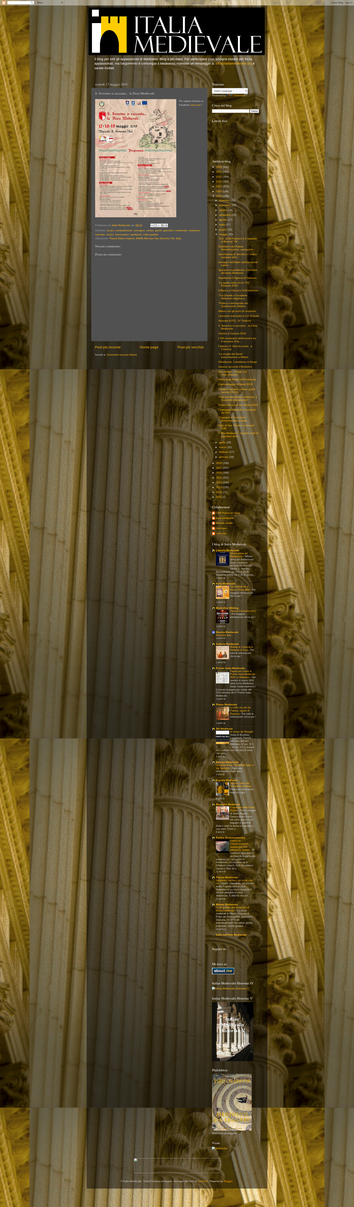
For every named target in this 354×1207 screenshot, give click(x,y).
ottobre (223, 210)
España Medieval (226, 780)
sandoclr (203, 1181)
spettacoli (135, 234)
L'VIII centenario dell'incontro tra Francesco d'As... (237, 340)
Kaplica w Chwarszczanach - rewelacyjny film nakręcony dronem (240, 845)
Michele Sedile (224, 523)
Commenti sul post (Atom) (122, 354)
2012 (219, 492)
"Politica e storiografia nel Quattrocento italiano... (233, 305)
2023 (219, 176)
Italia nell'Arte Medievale (231, 934)
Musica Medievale (227, 632)
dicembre (225, 200)
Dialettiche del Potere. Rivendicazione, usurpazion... (236, 248)
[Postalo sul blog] (155, 225)
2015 (219, 477)
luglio (222, 224)
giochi (158, 230)
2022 (219, 181)
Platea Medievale (226, 704)
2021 (219, 186)
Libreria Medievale (227, 550)
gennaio (224, 457)
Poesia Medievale (227, 877)
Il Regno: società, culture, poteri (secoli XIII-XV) (236, 391)
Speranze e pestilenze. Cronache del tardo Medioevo (237, 271)
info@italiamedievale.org (234, 63)
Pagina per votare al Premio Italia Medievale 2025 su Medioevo (242, 674)
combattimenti (123, 230)
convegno (139, 230)
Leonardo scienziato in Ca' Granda (238, 316)
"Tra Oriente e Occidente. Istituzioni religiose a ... (233, 297)
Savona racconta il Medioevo (235, 366)
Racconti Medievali (228, 804)
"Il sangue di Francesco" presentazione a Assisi (232, 419)
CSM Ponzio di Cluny (228, 513)
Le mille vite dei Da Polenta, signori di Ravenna (240, 710)
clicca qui (195, 105)
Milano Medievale (227, 904)
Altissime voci (224, 635)
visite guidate (150, 234)
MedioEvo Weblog (227, 608)
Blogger (228, 1181)
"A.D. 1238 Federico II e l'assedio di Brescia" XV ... (237, 240)
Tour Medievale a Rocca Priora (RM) (240, 588)
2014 (219, 482)
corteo (150, 230)
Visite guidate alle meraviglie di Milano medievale (232, 909)
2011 (219, 497)
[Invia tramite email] (152, 225)
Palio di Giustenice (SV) (243, 611)
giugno (223, 229)
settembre (225, 215)
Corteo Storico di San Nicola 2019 (238, 405)
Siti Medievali (224, 728)
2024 (219, 171)
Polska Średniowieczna (230, 837)
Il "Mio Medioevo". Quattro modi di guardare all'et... (238, 435)
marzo (223, 447)
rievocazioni (122, 234)
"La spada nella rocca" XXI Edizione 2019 (233, 284)
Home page (149, 347)
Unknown (221, 528)
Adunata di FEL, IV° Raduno (234, 320)
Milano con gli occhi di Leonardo (237, 311)
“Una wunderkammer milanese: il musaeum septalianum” (237, 398)
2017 (219, 468)
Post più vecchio (191, 347)
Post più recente (108, 347)
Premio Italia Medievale (230, 668)
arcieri (110, 230)
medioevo (194, 230)
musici (110, 234)
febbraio (224, 452)
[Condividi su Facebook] (162, 225)
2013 (219, 487)
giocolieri (168, 230)
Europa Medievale (227, 762)
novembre (225, 205)
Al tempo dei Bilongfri (242, 731)
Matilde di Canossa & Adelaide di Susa (241, 648)
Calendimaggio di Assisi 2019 (235, 384)
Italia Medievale (225, 518)
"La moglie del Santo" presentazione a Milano (233, 355)
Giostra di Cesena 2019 (232, 333)
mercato (100, 234)
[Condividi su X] (159, 225)
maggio (223, 234)
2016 (219, 472)
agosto (223, 219)
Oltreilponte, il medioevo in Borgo (237, 362)
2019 (219, 196)
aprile (222, 442)
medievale (181, 230)
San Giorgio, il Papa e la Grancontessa (232, 373)
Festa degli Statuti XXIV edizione (237, 379)
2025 (219, 167)
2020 (219, 191)
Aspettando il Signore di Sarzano (237, 278)
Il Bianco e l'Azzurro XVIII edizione (238, 290)
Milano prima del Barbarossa (239, 555)
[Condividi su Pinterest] (166, 225)
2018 (219, 463)
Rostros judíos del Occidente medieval (241, 785)
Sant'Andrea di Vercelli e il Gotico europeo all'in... (237, 256)
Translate (239, 95)
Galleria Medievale (227, 644)
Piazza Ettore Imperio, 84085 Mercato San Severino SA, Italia (145, 238)
